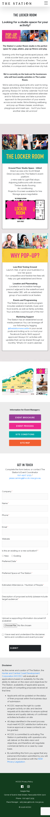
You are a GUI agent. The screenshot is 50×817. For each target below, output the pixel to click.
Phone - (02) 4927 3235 (25, 798)
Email (4, 527)
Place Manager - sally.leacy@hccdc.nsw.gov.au (25, 802)
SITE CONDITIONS (25, 434)
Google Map (25, 791)
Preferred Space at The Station (16, 573)
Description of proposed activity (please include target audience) (25, 597)
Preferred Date (9, 561)
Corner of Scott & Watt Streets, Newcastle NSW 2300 (25, 795)
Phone (5, 515)
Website (6, 539)
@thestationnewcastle (18, 328)
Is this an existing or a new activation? (19, 551)
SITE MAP (25, 443)
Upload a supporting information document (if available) (24, 619)
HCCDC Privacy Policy (24, 782)
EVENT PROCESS (25, 426)
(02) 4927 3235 (24, 475)
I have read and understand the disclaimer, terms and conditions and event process (25, 635)
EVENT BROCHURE (25, 418)
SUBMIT (14, 648)
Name (5, 503)
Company (6, 491)
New (6, 556)
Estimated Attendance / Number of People (22, 585)
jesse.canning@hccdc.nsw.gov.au (25, 478)
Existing (17, 556)
